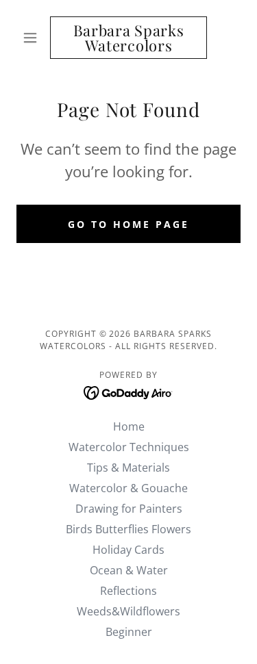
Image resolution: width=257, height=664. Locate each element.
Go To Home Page (128, 224)
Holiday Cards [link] (128, 549)
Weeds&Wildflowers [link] (128, 611)
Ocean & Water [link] (129, 570)
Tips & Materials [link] (128, 467)
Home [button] (129, 426)
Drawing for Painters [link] (128, 508)
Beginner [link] (129, 631)
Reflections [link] (128, 590)
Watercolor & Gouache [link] (128, 488)
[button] (33, 37)
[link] (128, 37)
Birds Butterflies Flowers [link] (128, 529)
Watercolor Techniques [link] (129, 447)
